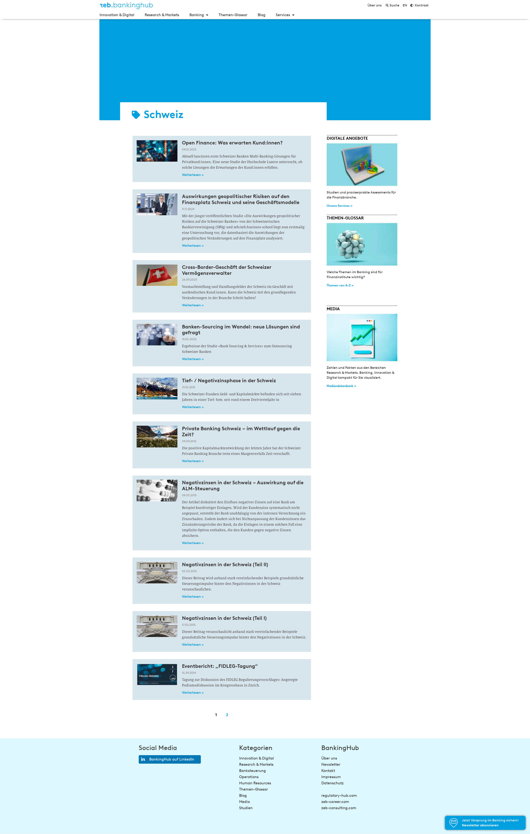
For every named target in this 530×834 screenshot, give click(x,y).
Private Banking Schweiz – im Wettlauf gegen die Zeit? (241, 431)
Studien (246, 808)
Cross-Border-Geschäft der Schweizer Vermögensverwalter (226, 270)
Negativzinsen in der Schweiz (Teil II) (225, 564)
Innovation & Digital (117, 15)
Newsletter (330, 764)
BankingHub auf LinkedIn (171, 759)
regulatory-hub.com (339, 795)
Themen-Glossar (233, 15)
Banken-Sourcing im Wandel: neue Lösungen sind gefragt (241, 330)
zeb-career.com (335, 801)
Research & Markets (162, 15)
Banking (196, 15)
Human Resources (255, 783)
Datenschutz (332, 783)
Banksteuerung (252, 770)
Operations (249, 777)
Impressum (331, 777)
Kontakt (328, 770)
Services (283, 15)
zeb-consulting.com (338, 808)
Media (244, 801)
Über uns (329, 758)
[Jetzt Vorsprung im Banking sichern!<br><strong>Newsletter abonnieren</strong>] (453, 823)
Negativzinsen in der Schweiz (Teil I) (224, 618)
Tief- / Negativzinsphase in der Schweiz (229, 380)
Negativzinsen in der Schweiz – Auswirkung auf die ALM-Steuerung (243, 485)
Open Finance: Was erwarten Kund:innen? (232, 143)
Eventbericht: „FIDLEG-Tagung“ (220, 666)
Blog (261, 15)
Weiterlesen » (193, 175)
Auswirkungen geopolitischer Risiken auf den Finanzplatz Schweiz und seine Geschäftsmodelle (240, 199)
